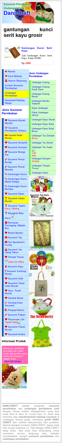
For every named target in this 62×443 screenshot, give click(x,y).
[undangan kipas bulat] (41, 270)
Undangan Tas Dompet (43, 135)
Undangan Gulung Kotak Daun (40, 88)
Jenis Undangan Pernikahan (38, 75)
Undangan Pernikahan (11, 94)
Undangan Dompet (41, 158)
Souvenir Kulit (15, 278)
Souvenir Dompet (17, 147)
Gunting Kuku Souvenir (14, 304)
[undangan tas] (41, 192)
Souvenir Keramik (17, 142)
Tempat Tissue (16, 257)
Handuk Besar (15, 298)
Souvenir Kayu (15, 266)
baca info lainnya (13, 361)
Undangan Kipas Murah (43, 119)
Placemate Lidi (16, 319)
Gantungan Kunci (17, 174)
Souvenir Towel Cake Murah (14, 284)
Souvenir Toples (16, 205)
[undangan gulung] (41, 249)
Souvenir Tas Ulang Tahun (13, 251)
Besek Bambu (15, 232)
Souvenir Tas (15, 237)
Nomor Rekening (17, 80)
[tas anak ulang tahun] (41, 347)
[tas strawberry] (41, 318)
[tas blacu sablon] (41, 296)
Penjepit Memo (16, 310)
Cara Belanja (15, 76)
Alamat (11, 71)
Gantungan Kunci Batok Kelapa (16, 180)
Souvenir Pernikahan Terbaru (15, 129)
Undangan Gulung (40, 82)
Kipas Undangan (40, 108)
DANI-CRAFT (52, 427)
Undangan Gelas (40, 172)
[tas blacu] (41, 218)
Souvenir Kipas (16, 193)
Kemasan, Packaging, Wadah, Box (15, 225)
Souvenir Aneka (16, 334)
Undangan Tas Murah (42, 142)
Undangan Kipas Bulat (43, 124)
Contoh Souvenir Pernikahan (14, 86)
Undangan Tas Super (42, 147)
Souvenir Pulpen (16, 314)
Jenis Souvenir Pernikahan (12, 111)
